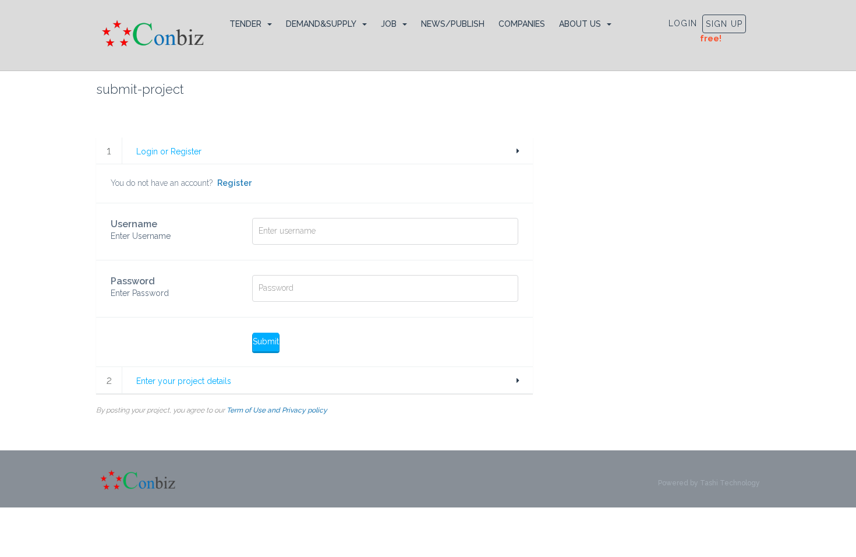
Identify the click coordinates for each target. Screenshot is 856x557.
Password (140, 287)
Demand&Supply (321, 24)
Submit (266, 341)
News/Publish (452, 24)
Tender (245, 24)
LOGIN (683, 23)
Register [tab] (234, 183)
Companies (521, 24)
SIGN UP (724, 24)
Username (141, 229)
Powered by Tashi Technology (709, 483)
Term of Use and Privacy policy (277, 410)
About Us (580, 24)
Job (389, 24)
